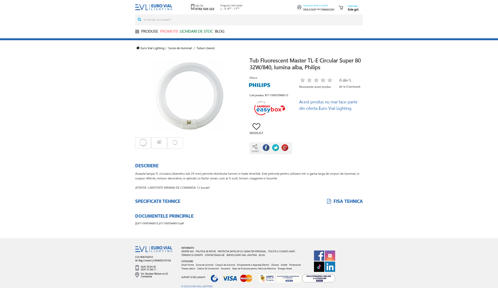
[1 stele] (302, 81)
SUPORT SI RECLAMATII (193, 277)
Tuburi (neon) (205, 48)
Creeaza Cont (327, 9)
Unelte (284, 264)
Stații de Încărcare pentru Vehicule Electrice (254, 268)
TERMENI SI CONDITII (192, 255)
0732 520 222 (204, 9)
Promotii (169, 31)
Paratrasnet (295, 264)
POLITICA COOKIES (278, 251)
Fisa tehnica (347, 201)
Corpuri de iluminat (225, 264)
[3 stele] (316, 81)
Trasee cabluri (188, 268)
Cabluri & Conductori (208, 268)
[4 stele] (323, 81)
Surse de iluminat (180, 48)
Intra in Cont (309, 9)
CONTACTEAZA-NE (214, 255)
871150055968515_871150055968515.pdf (160, 223)
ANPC (292, 251)
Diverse (275, 264)
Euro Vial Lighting (152, 48)
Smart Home (187, 264)
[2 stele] (309, 81)
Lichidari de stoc (196, 31)
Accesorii (225, 268)
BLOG (219, 31)
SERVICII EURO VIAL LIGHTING (241, 255)
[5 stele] (329, 81)
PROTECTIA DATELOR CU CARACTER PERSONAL (242, 251)
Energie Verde (285, 268)
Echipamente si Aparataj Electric (253, 264)
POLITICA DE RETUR (206, 251)
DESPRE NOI (187, 251)
